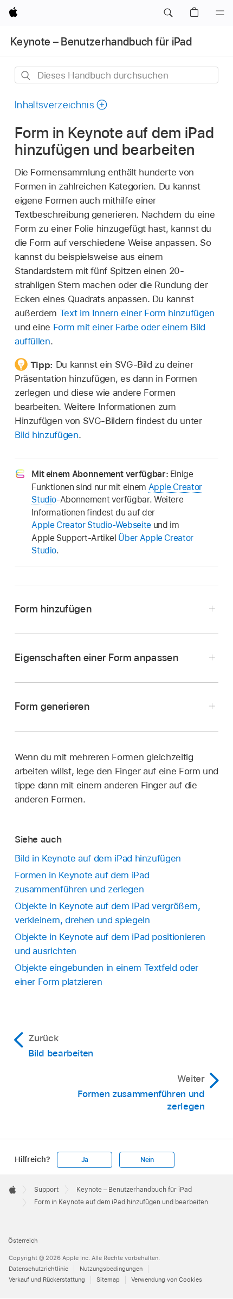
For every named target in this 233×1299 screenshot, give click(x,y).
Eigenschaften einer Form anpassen (96, 657)
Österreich (23, 1240)
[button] (168, 13)
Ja (85, 1160)
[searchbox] (116, 75)
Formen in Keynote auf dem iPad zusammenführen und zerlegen (82, 882)
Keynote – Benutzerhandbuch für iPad (101, 41)
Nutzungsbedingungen (111, 1268)
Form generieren (52, 706)
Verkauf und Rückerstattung (47, 1279)
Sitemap (108, 1279)
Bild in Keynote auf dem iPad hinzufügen (98, 858)
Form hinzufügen (53, 609)
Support (46, 1189)
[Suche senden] (26, 75)
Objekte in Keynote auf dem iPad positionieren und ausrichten (110, 943)
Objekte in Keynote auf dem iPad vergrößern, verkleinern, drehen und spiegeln (107, 912)
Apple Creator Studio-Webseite (91, 525)
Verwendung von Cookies (166, 1279)
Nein (147, 1160)
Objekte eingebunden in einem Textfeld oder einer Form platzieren (106, 974)
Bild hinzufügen (47, 434)
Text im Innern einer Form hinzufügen (137, 313)
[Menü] (220, 13)
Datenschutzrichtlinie (38, 1268)
